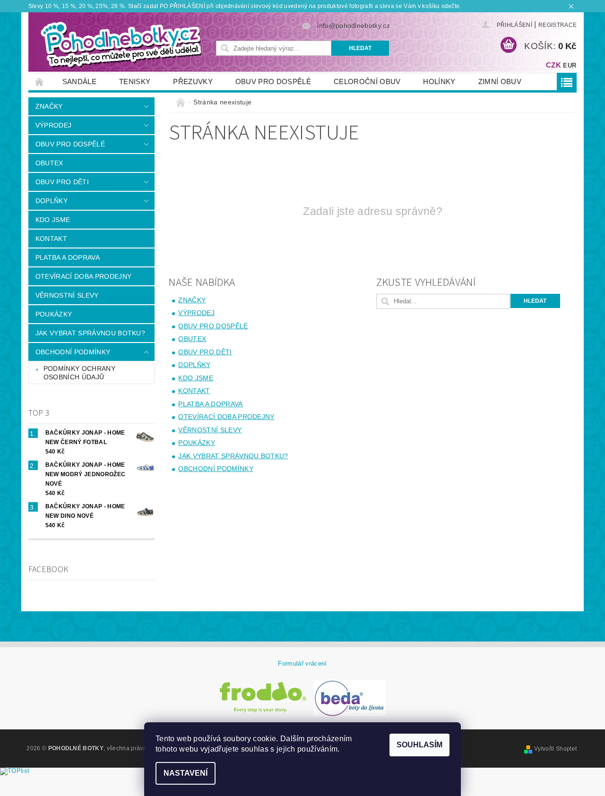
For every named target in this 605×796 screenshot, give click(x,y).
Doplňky (51, 201)
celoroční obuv (367, 81)
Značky (49, 106)
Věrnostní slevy (67, 295)
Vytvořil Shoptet (555, 748)
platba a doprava (67, 257)
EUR (569, 65)
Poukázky (53, 314)
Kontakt (51, 238)
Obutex (49, 163)
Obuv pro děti (62, 182)
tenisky (134, 81)
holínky (439, 81)
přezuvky (193, 81)
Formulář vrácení (302, 663)
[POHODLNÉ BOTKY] (120, 44)
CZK (553, 65)
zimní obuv (499, 81)
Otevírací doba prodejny (83, 276)
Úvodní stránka (39, 81)
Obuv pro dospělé (273, 81)
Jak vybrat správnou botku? (90, 333)
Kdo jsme (52, 219)
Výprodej (53, 125)
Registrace (557, 25)
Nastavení (185, 773)
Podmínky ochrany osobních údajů (79, 373)
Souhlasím (419, 745)
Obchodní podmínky (72, 352)
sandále (79, 81)
